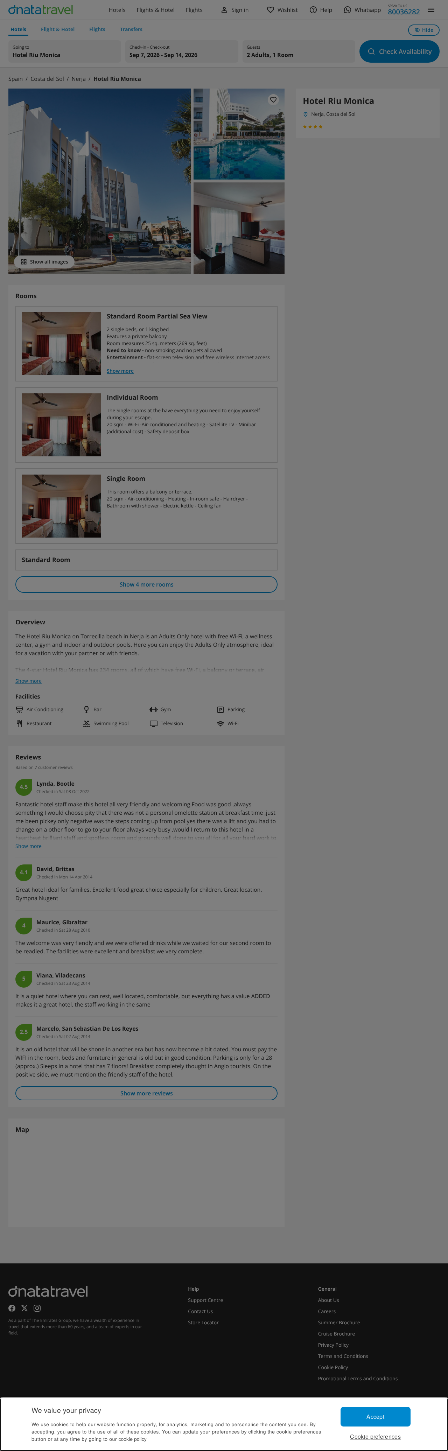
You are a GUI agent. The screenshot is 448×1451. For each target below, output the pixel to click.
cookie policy (133, 1438)
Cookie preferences (375, 1436)
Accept (375, 1417)
